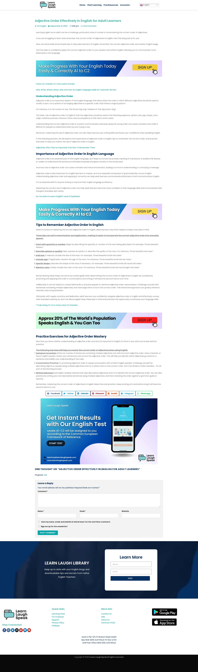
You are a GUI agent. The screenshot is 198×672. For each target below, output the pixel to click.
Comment (43, 491)
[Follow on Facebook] (4, 630)
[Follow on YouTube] (29, 630)
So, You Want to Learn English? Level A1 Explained (58, 196)
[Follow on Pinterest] (21, 630)
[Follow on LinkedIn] (25, 630)
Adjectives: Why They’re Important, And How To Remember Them (65, 147)
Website (125, 511)
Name (41, 511)
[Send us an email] (17, 630)
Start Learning (94, 5)
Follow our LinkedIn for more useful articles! (55, 84)
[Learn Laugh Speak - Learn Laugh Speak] (57, 5)
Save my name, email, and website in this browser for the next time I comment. (75, 522)
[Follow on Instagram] (8, 630)
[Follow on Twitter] (13, 630)
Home (82, 5)
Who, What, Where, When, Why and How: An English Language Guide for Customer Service (76, 89)
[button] (54, 393)
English (146, 5)
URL (45, 475)
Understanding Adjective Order (54, 96)
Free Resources (111, 5)
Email (83, 511)
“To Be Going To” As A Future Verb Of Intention (57, 305)
